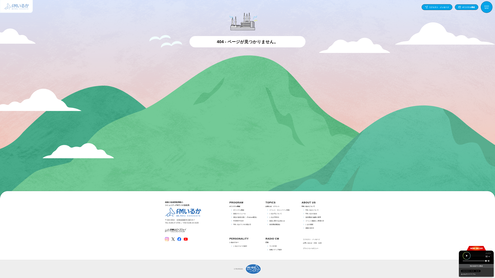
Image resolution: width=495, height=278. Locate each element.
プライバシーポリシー (310, 248)
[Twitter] (173, 239)
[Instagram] (167, 239)
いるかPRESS (274, 217)
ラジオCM (273, 246)
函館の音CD (310, 228)
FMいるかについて (312, 210)
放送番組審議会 (274, 224)
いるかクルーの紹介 (240, 246)
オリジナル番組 (238, 210)
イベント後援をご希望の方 (315, 221)
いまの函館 (309, 224)
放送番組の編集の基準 (313, 217)
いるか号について (275, 214)
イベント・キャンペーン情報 (279, 210)
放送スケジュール (239, 214)
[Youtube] (186, 239)
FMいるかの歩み (311, 214)
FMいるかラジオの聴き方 (242, 224)
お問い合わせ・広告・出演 (312, 243)
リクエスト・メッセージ (311, 239)
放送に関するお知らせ (277, 221)
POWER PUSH (238, 221)
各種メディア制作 (275, 250)
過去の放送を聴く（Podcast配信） (245, 217)
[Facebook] (179, 239)
